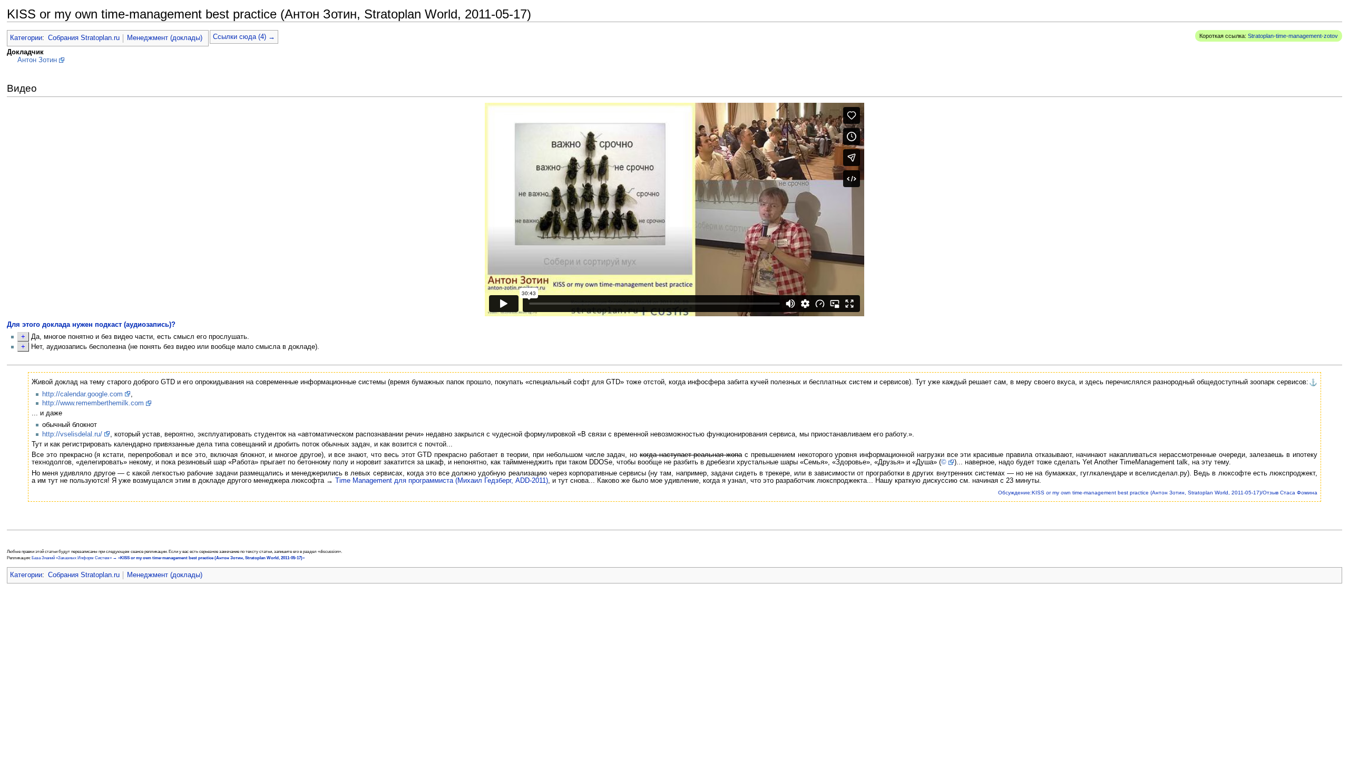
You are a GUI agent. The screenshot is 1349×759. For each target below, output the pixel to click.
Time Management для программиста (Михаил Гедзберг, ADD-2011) (441, 480)
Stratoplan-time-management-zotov (1293, 36)
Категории (26, 38)
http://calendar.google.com (82, 394)
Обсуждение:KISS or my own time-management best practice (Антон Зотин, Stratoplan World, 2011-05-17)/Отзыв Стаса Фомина (1157, 492)
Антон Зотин (37, 60)
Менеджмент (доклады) (164, 38)
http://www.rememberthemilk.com (93, 403)
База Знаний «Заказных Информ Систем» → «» (168, 558)
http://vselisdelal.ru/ (72, 434)
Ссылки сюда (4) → (244, 37)
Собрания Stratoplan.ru (84, 38)
